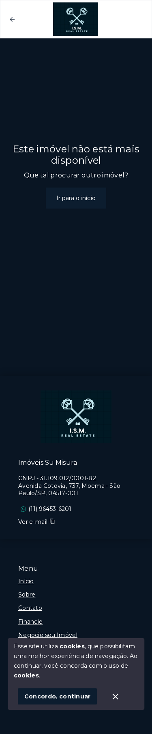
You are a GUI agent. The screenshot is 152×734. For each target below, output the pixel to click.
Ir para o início (76, 198)
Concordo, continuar (57, 696)
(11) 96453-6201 (50, 509)
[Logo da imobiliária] (76, 416)
